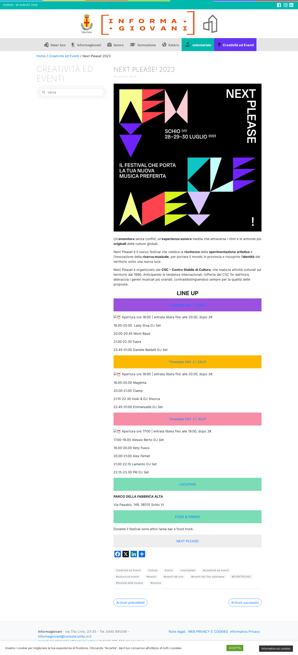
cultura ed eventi (128, 576)
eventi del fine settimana (208, 576)
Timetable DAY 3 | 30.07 (187, 419)
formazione (147, 45)
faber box (58, 45)
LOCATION (187, 484)
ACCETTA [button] (235, 648)
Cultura (152, 570)
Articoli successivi (245, 602)
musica (156, 582)
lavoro (119, 45)
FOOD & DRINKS (187, 517)
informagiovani (89, 45)
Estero (173, 45)
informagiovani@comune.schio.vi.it (64, 636)
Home (41, 56)
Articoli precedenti (130, 602)
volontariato (201, 45)
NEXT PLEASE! (187, 541)
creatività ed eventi (217, 570)
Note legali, (177, 631)
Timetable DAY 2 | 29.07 (187, 362)
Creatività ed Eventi (238, 45)
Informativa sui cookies (276, 648)
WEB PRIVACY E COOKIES (208, 631)
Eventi (169, 570)
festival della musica (130, 582)
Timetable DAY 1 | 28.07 (187, 305)
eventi (152, 576)
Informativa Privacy (245, 631)
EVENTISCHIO (242, 576)
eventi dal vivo (174, 576)
